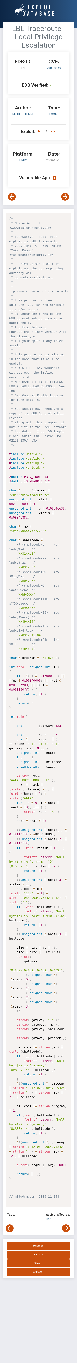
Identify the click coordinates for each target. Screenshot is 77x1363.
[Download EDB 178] (39, 131)
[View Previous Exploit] (12, 197)
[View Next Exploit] (65, 197)
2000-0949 (54, 68)
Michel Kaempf (23, 114)
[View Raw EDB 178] (53, 131)
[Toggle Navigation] (10, 10)
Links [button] (37, 1254)
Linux (23, 160)
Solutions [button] (37, 1272)
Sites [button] (37, 1263)
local (53, 114)
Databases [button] (37, 1246)
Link (48, 1218)
